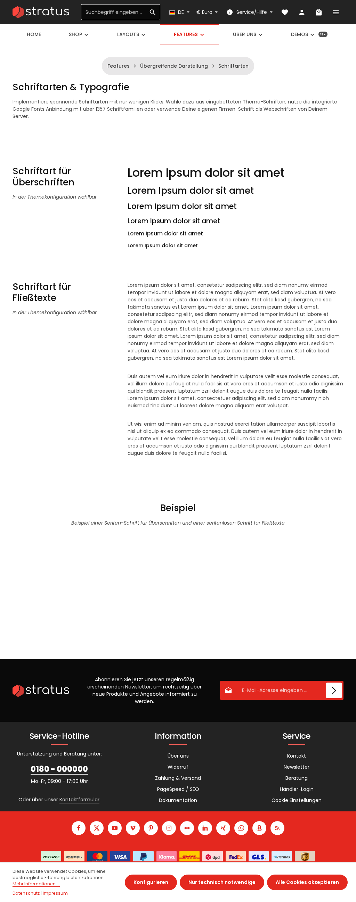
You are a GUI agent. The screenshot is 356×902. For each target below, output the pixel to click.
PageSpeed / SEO (178, 789)
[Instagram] (169, 828)
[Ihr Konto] (301, 12)
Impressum (55, 893)
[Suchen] (152, 12)
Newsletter (296, 766)
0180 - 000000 (59, 769)
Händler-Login (297, 789)
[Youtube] (115, 828)
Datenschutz (26, 893)
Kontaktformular (79, 799)
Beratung (296, 778)
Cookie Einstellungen (297, 800)
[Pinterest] (151, 828)
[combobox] (113, 12)
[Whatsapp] (241, 828)
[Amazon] (259, 828)
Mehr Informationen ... (36, 884)
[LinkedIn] (205, 828)
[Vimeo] (133, 828)
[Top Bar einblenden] (335, 12)
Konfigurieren (151, 882)
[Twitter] (97, 828)
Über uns (178, 755)
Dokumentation (178, 800)
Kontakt (296, 755)
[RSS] (277, 828)
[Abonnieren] (334, 690)
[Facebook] (79, 828)
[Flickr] (187, 828)
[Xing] (223, 828)
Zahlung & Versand (178, 778)
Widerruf (178, 766)
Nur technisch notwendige (222, 882)
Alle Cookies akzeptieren (307, 882)
